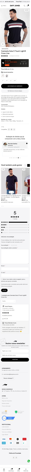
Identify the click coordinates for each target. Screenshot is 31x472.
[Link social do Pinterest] (11, 129)
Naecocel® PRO (5, 48)
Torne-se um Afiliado (7, 432)
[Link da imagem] (19, 412)
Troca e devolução (6, 406)
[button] (1, 27)
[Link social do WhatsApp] (14, 129)
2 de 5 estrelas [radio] (12, 245)
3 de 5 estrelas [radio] (14, 245)
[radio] (3, 75)
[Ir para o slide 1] (13, 45)
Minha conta (5, 398)
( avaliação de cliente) (14, 55)
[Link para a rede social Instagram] (16, 458)
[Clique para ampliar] (3, 44)
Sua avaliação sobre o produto (9, 248)
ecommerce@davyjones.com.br (11, 374)
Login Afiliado (5, 434)
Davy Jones (9, 449)
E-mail (3, 272)
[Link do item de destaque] (21, 2)
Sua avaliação (5, 245)
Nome (3, 266)
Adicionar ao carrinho (15, 86)
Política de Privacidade (15, 453)
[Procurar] (24, 5)
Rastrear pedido (5, 403)
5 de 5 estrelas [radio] (16, 245)
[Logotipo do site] (15, 5)
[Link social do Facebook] (9, 129)
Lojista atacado (5, 426)
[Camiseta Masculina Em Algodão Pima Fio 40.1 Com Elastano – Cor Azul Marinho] (11, 181)
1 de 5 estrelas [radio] (11, 245)
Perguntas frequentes (7, 401)
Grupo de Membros (6, 429)
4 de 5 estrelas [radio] (15, 245)
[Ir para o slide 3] (16, 45)
